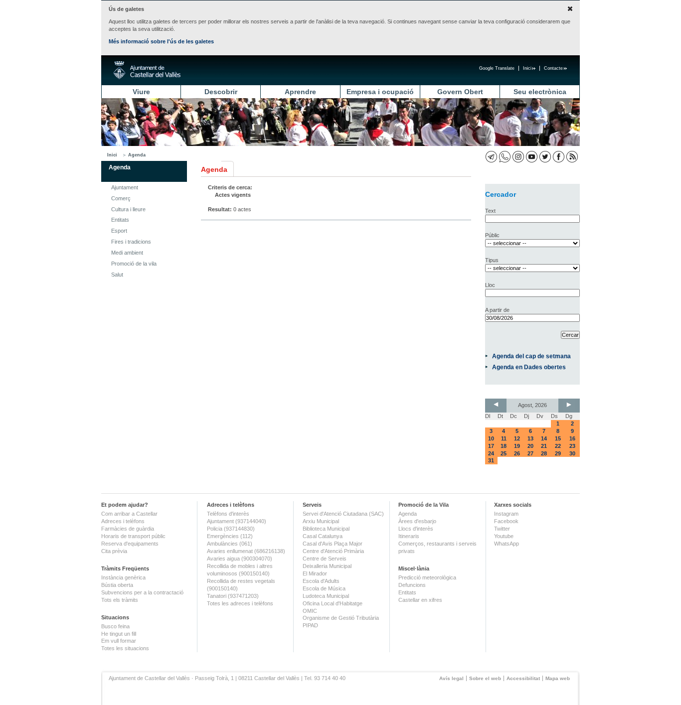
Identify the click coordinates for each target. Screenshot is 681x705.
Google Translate (496, 68)
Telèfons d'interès (228, 514)
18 (504, 446)
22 (558, 446)
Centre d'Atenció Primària (333, 551)
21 (544, 446)
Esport (119, 231)
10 (491, 438)
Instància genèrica (123, 577)
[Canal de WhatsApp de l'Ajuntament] (505, 156)
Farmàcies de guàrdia (127, 529)
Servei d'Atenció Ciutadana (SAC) (343, 514)
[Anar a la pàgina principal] (146, 70)
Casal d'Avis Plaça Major (332, 544)
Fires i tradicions (131, 242)
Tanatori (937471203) (233, 596)
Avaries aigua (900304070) (239, 559)
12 (517, 438)
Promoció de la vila (134, 264)
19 (517, 446)
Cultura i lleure (128, 209)
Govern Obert (460, 92)
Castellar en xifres (420, 600)
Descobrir (220, 92)
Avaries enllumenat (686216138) (246, 551)
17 (491, 446)
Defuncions (412, 585)
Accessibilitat (523, 678)
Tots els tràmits (119, 600)
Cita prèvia (114, 551)
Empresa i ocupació (380, 92)
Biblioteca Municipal (326, 529)
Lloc (490, 285)
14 (544, 438)
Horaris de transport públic (133, 536)
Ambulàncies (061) (229, 544)
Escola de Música (324, 588)
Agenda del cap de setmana (531, 356)
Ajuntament (124, 187)
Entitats (120, 220)
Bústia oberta (117, 585)
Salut (117, 275)
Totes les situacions (125, 648)
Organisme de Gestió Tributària (341, 618)
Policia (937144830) (231, 529)
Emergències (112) (230, 536)
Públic (492, 235)
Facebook (506, 521)
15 (558, 438)
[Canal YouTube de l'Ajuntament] (531, 156)
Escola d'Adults (321, 581)
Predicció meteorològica (427, 577)
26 (517, 453)
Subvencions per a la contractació (142, 592)
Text (490, 211)
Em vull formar (118, 641)
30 (572, 453)
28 (544, 453)
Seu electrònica (539, 92)
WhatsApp (506, 544)
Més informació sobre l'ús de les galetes (161, 41)
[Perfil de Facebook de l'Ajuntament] (558, 156)
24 (491, 453)
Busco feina (115, 626)
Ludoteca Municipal (326, 596)
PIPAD (310, 625)
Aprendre (300, 92)
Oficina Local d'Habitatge (332, 603)
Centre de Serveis (324, 559)
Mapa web (557, 678)
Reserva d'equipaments (130, 544)
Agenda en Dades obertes (529, 367)
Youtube (503, 536)
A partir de (497, 310)
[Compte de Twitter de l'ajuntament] (545, 156)
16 (572, 438)
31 (491, 460)
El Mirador (315, 573)
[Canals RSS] (572, 156)
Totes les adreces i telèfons (240, 603)
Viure (141, 92)
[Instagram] (518, 156)
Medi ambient (127, 253)
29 (558, 453)
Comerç (121, 198)
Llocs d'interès (415, 529)
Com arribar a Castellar (129, 514)
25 (504, 453)
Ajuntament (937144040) (236, 521)
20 (530, 446)
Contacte (553, 68)
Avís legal (451, 678)
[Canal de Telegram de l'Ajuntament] (491, 156)
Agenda (137, 154)
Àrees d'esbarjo (417, 521)
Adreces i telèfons (123, 521)
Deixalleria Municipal (327, 566)
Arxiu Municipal (321, 521)
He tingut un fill (118, 634)
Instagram (506, 514)
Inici (527, 68)
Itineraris (408, 536)
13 (530, 438)
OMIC (310, 611)
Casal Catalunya (322, 536)
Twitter (502, 529)
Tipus (492, 260)
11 (504, 438)
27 (530, 453)
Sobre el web (485, 678)
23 (572, 446)
